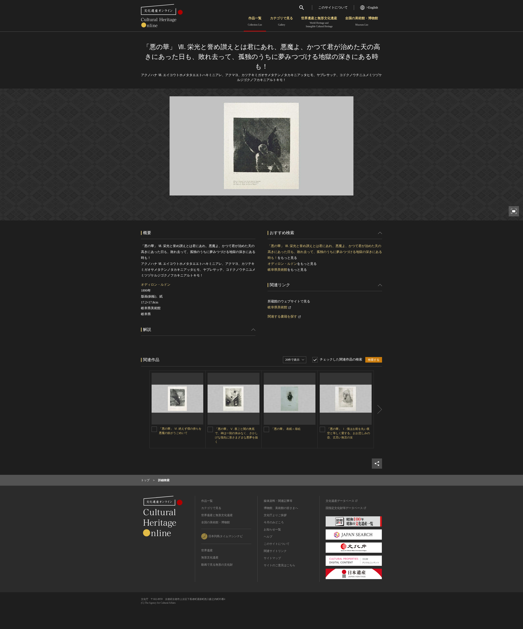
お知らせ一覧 (272, 529)
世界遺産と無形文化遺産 (319, 22)
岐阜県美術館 (277, 269)
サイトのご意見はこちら (279, 565)
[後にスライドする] (378, 409)
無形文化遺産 (209, 557)
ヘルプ (268, 536)
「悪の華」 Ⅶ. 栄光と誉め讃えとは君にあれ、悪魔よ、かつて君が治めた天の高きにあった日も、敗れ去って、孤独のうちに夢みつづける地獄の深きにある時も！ (325, 251)
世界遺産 (207, 550)
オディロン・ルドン (155, 284)
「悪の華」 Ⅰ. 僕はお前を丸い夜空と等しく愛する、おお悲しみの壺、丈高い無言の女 (348, 433)
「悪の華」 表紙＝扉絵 (286, 428)
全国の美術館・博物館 (361, 21)
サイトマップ (272, 558)
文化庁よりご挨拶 (275, 515)
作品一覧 (255, 21)
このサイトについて (333, 7)
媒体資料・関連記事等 (278, 500)
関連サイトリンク (275, 551)
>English (372, 7)
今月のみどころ (274, 522)
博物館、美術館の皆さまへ (281, 508)
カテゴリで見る (281, 21)
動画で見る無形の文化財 (217, 564)
